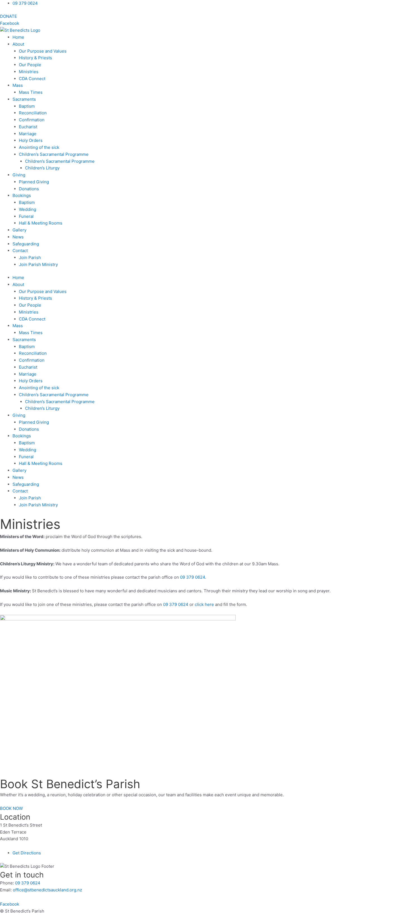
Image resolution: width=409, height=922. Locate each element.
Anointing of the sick (39, 147)
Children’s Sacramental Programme (60, 161)
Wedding (27, 209)
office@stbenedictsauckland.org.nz (47, 890)
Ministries (28, 71)
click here (204, 604)
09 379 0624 (192, 577)
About (18, 44)
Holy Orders (31, 140)
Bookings (22, 195)
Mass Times (31, 92)
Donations (29, 188)
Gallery (19, 230)
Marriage (27, 133)
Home (18, 37)
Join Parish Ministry (38, 264)
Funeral (26, 216)
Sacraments (24, 99)
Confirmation (32, 119)
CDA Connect (32, 78)
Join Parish (30, 257)
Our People (30, 64)
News (18, 237)
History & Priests (35, 57)
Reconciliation (33, 112)
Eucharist (28, 126)
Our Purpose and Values (42, 51)
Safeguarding (26, 243)
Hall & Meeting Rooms (40, 223)
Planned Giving (34, 181)
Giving (19, 175)
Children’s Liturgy (42, 168)
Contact (20, 250)
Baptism (27, 106)
